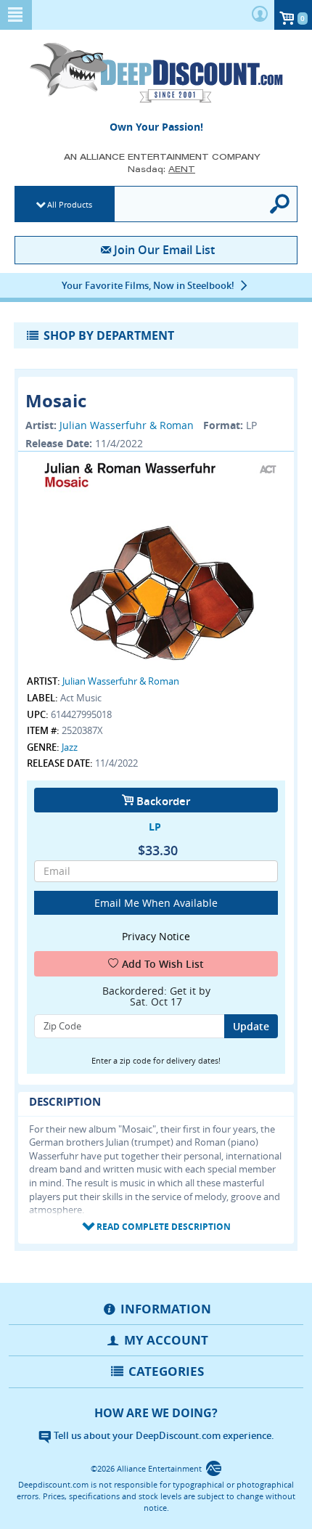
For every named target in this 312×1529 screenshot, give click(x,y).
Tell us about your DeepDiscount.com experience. (163, 1435)
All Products (69, 204)
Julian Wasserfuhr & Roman (126, 425)
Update (251, 1026)
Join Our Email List (164, 250)
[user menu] (259, 15)
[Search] (280, 204)
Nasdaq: (161, 168)
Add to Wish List (163, 964)
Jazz (70, 747)
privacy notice (156, 936)
